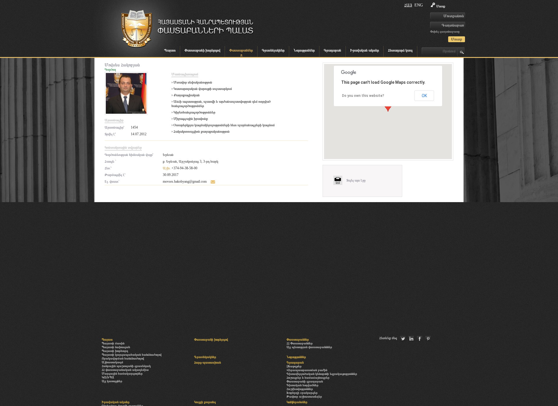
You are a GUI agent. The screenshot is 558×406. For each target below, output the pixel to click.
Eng (418, 5)
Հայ (408, 5)
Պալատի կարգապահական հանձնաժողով (132, 354)
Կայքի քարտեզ (205, 402)
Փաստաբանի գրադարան (305, 381)
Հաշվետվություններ (300, 389)
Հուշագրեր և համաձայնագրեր (308, 377)
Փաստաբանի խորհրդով (202, 50)
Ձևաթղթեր (294, 366)
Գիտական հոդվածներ (303, 385)
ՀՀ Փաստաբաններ (300, 343)
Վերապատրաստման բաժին (307, 370)
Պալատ (170, 50)
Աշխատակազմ (112, 362)
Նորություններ (304, 50)
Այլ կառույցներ (112, 381)
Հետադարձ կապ (400, 50)
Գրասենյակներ (273, 50)
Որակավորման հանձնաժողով (123, 358)
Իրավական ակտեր (364, 50)
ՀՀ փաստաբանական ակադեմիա (125, 369)
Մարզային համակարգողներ (122, 373)
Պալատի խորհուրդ (115, 350)
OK (424, 95)
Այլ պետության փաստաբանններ (309, 347)
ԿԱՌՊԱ (108, 377)
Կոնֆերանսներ (297, 402)
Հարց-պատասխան (207, 362)
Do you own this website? (363, 96)
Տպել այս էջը (356, 180)
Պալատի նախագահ (116, 347)
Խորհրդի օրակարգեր (302, 392)
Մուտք (440, 6)
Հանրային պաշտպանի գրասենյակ (126, 366)
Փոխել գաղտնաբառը (444, 31)
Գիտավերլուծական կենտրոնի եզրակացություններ (322, 373)
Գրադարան (332, 50)
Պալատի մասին (113, 343)
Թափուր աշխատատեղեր (304, 396)
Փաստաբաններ (241, 50)
